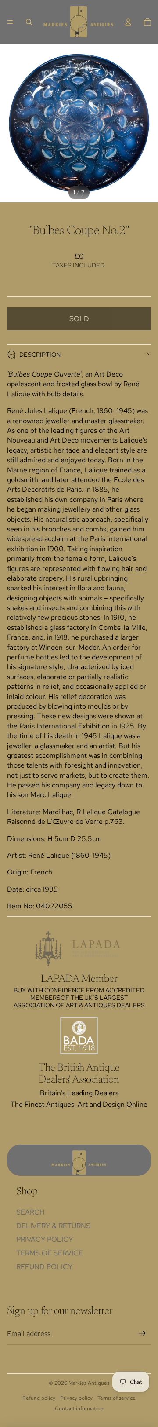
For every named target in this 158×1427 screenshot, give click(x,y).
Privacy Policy (44, 1239)
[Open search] (29, 22)
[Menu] (10, 22)
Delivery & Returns (53, 1225)
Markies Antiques (88, 1383)
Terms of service (116, 1397)
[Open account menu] (128, 22)
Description (40, 355)
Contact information (79, 1408)
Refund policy (44, 1266)
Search (30, 1212)
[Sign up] (142, 1334)
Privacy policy (76, 1397)
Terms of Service (49, 1253)
